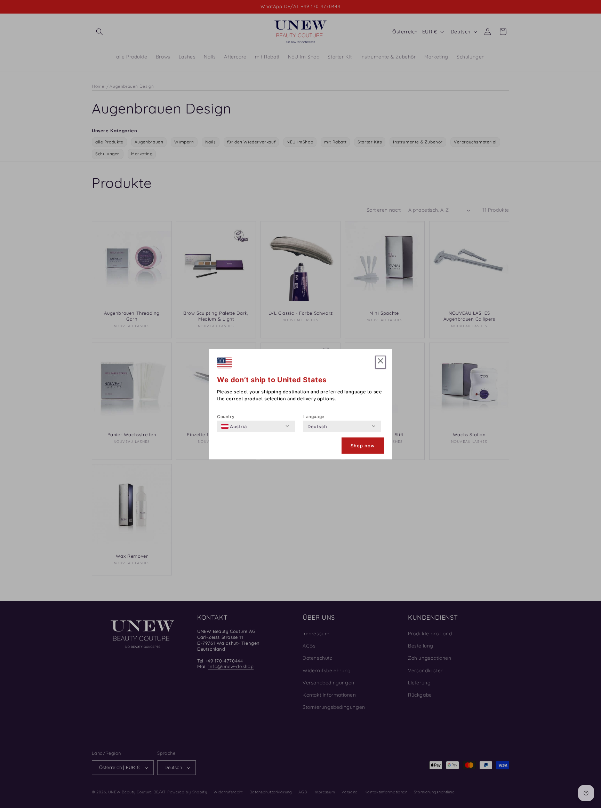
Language (313, 416)
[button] (380, 362)
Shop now (363, 445)
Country (225, 416)
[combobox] (234, 426)
